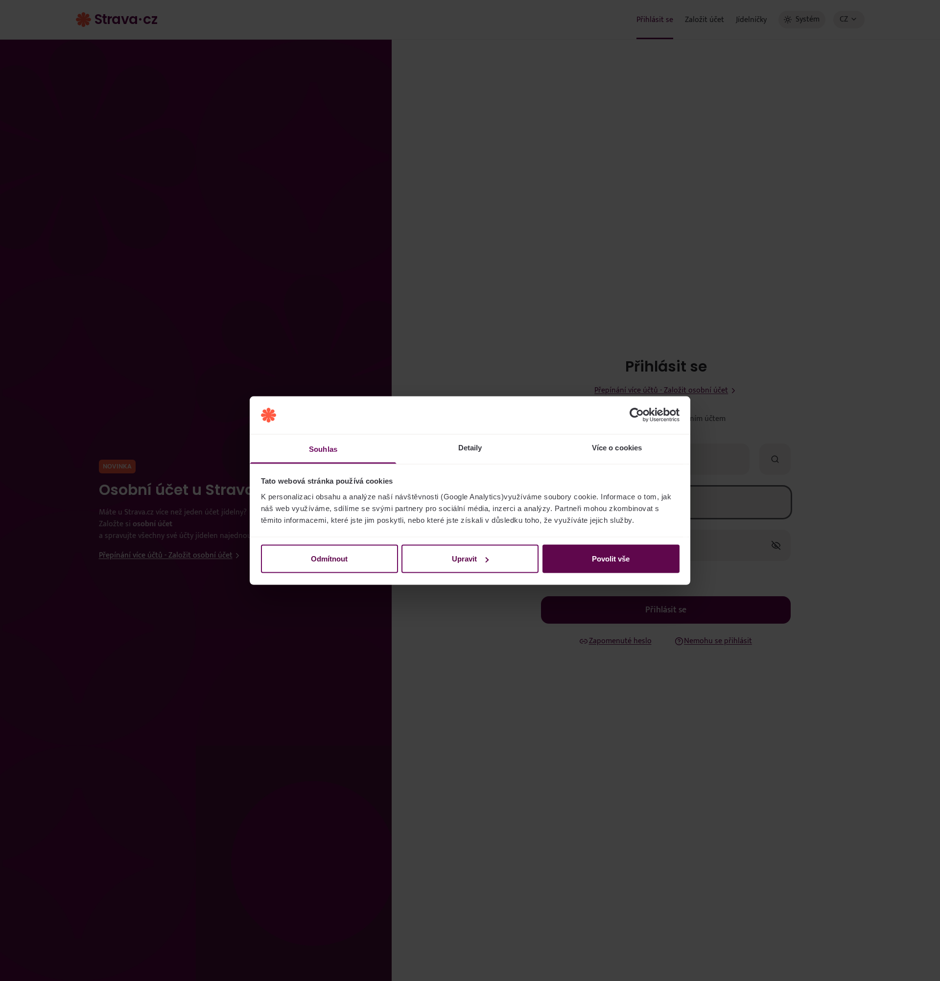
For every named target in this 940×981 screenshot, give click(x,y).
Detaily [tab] (470, 447)
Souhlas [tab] (323, 448)
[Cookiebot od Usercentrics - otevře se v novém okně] (637, 415)
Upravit (464, 559)
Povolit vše (611, 559)
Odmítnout (329, 559)
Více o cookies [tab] (617, 447)
